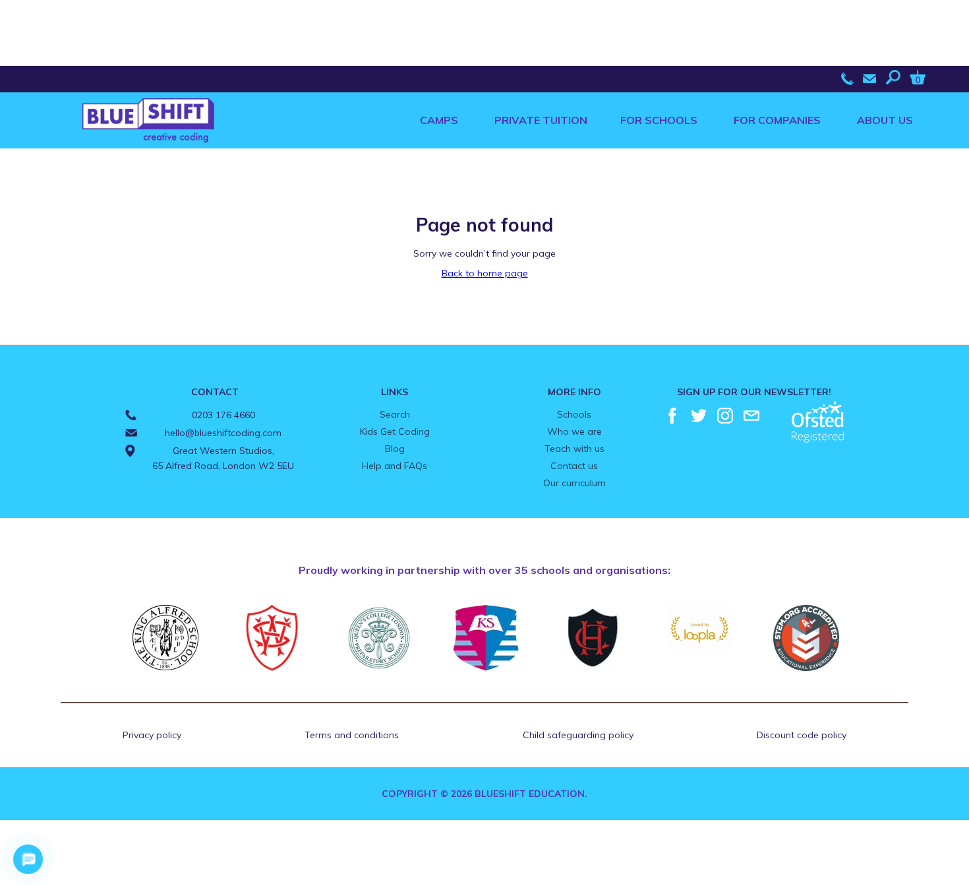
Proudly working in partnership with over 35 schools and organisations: (484, 570)
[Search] (896, 77)
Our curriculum (574, 483)
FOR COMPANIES (777, 120)
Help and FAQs (394, 466)
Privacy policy (152, 735)
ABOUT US (885, 120)
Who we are (574, 431)
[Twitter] (699, 416)
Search (395, 414)
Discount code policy (801, 735)
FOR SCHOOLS (658, 120)
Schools (574, 414)
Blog (395, 449)
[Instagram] (725, 416)
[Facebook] (672, 416)
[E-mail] (751, 416)
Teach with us (574, 449)
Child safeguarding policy (578, 735)
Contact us (574, 466)
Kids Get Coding (395, 431)
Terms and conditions (352, 735)
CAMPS (439, 120)
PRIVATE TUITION (540, 120)
